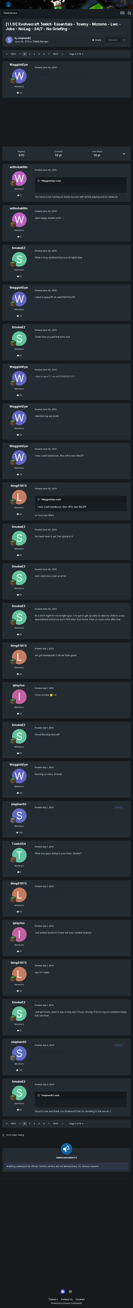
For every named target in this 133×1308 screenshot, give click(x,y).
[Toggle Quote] (38, 180)
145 (20, 832)
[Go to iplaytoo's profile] (19, 696)
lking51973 (19, 485)
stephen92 (24, 38)
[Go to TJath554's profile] (19, 855)
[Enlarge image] (51, 694)
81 (20, 276)
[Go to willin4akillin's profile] (19, 178)
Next (56, 54)
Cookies (80, 1299)
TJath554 (19, 843)
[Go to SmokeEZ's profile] (19, 259)
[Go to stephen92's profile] (9, 40)
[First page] (6, 54)
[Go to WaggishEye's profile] (19, 76)
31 (20, 713)
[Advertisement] (40, 123)
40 (20, 514)
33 (20, 92)
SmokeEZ (18, 248)
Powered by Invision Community (66, 1303)
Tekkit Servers (40, 41)
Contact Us (67, 1299)
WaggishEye (19, 64)
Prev (13, 54)
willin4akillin (19, 167)
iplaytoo (18, 685)
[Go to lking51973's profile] (19, 497)
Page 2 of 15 (75, 54)
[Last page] (62, 54)
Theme (52, 1299)
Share (97, 40)
